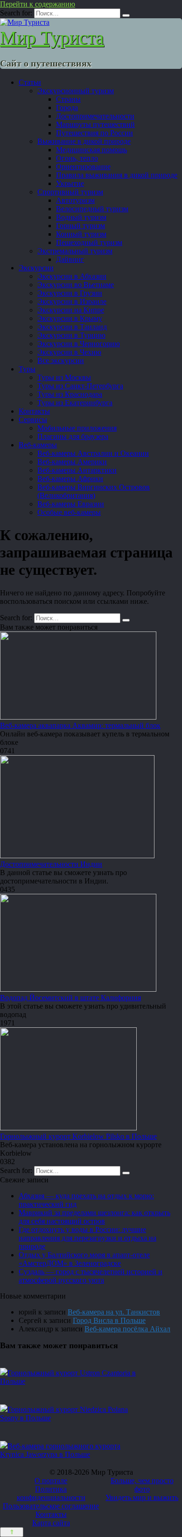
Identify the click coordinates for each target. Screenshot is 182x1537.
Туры (27, 369)
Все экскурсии (60, 360)
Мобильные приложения (77, 428)
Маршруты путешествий (95, 124)
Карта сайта (51, 1523)
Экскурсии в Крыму (69, 318)
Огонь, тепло (77, 158)
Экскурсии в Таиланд (72, 327)
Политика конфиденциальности (51, 1493)
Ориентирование (83, 167)
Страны (68, 99)
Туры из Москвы (64, 377)
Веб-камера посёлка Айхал (127, 1329)
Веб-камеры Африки (70, 479)
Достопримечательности (95, 116)
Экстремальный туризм (74, 251)
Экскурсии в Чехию (69, 352)
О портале (51, 1481)
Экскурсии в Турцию (71, 335)
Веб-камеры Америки (72, 462)
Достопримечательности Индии (51, 864)
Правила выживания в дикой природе (116, 175)
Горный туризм (80, 226)
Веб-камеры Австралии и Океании (93, 453)
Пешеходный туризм (89, 242)
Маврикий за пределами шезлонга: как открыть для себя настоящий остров (94, 1217)
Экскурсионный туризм (75, 91)
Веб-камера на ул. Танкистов (114, 1312)
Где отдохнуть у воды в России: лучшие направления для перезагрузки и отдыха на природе (87, 1237)
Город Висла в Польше (109, 1320)
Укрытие (70, 183)
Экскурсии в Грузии (69, 293)
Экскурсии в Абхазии (71, 276)
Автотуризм (75, 200)
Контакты (34, 411)
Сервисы (33, 419)
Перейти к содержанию (37, 4)
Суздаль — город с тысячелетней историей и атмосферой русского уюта (90, 1276)
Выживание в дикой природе (84, 141)
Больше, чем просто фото (142, 1485)
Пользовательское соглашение (51, 1506)
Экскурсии (36, 268)
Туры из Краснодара (69, 394)
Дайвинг (70, 259)
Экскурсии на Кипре (70, 310)
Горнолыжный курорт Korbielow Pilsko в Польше (78, 1136)
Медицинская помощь (91, 150)
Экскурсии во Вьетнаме (75, 285)
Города (67, 107)
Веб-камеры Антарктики (77, 470)
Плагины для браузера (72, 436)
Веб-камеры (38, 445)
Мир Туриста (52, 37)
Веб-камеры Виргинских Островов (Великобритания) (93, 491)
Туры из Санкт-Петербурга (80, 386)
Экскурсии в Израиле (71, 301)
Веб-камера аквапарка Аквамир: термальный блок (80, 725)
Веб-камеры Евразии (70, 504)
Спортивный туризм (70, 192)
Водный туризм (81, 217)
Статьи (30, 82)
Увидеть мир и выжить (141, 1497)
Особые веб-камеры (69, 512)
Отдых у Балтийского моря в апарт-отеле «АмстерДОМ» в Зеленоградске (84, 1259)
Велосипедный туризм (92, 209)
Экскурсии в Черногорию (78, 344)
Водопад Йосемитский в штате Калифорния (70, 998)
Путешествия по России (94, 133)
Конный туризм (81, 234)
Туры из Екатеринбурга (74, 403)
